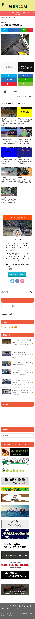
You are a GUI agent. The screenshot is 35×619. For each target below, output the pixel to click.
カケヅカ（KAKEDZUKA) (21, 613)
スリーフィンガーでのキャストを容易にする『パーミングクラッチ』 (21, 372)
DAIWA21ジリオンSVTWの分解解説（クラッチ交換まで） (22, 392)
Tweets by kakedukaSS (9, 327)
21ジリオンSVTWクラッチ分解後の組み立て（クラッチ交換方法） (21, 382)
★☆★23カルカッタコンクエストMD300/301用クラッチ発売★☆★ (18, 13)
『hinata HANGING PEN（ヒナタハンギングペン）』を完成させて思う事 (21, 354)
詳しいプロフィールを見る (17, 274)
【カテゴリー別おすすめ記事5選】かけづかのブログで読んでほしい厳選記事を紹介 (16, 343)
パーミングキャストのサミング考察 (21, 363)
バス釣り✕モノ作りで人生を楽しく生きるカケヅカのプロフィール (16, 607)
